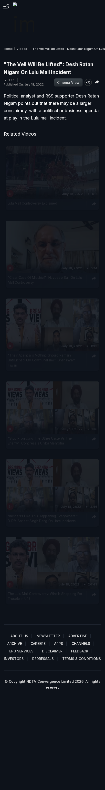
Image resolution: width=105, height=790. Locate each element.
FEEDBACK (79, 651)
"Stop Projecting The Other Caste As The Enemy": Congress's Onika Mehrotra (40, 440)
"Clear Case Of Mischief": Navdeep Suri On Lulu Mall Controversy (45, 279)
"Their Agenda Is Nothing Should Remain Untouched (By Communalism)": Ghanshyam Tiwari (41, 360)
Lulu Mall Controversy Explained (32, 203)
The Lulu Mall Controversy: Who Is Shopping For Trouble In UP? (45, 596)
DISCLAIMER (52, 651)
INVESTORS (14, 659)
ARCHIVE (14, 643)
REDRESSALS (43, 659)
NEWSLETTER (48, 636)
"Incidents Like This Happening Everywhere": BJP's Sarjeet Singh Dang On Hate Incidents (43, 518)
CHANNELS (81, 643)
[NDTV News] (24, 21)
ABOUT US (19, 636)
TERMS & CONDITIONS (81, 659)
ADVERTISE (77, 636)
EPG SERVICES (21, 651)
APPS (58, 643)
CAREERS (38, 643)
